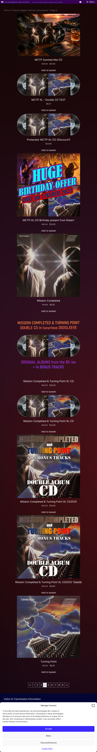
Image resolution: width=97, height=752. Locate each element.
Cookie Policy (47, 748)
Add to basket (48, 70)
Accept (48, 729)
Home (6, 10)
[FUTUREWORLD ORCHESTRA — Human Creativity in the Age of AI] (31, 2)
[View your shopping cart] (80, 2)
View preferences (48, 742)
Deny (48, 736)
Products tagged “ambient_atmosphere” (30, 10)
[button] (93, 705)
